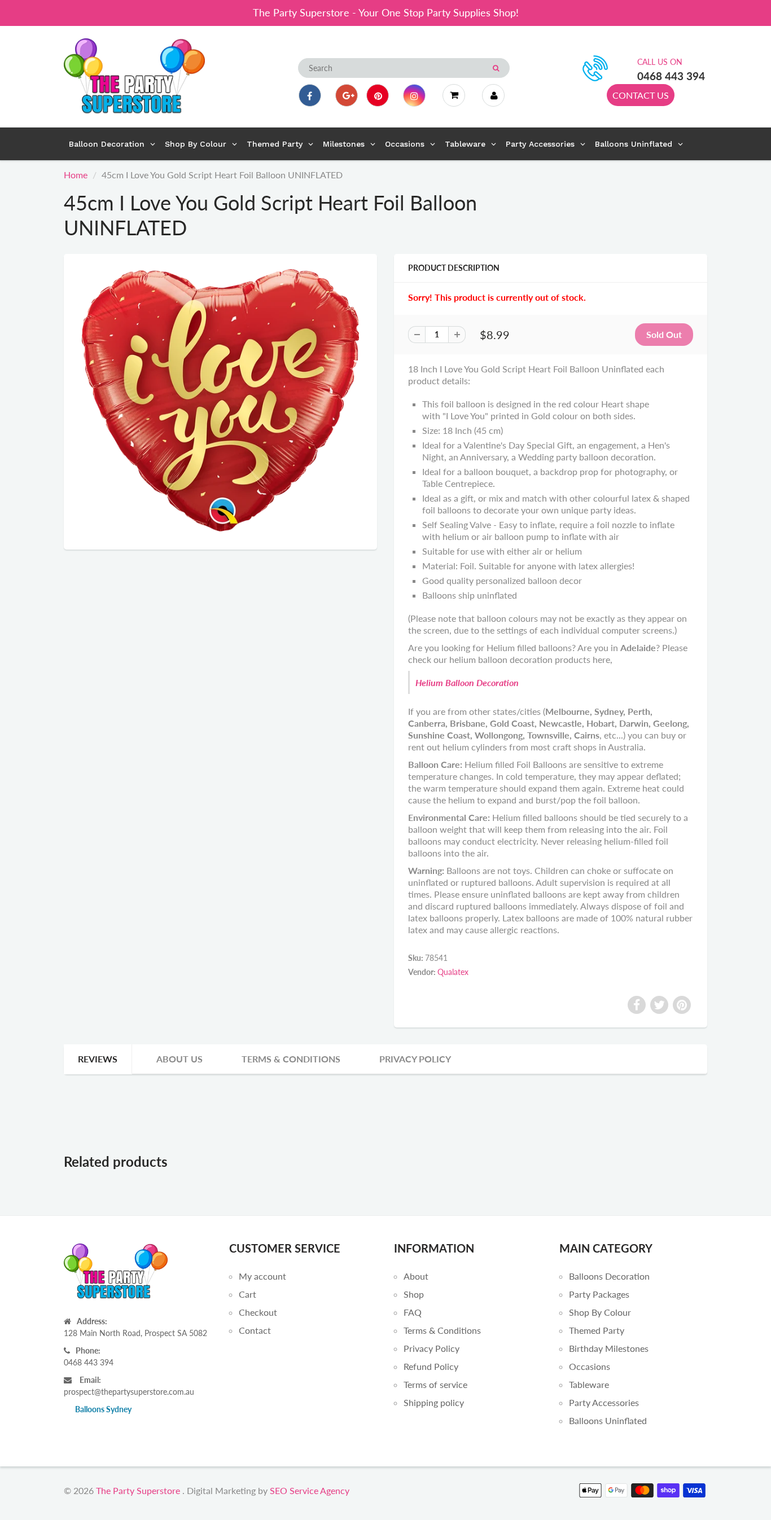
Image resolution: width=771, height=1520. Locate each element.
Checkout (258, 1312)
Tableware (589, 1384)
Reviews (97, 1058)
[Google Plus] (346, 95)
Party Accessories (604, 1402)
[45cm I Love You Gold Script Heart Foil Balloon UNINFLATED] (220, 400)
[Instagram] (414, 95)
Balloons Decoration (609, 1276)
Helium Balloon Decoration (467, 682)
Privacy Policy (415, 1058)
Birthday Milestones (609, 1348)
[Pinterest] (377, 95)
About (416, 1276)
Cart (247, 1294)
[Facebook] (310, 95)
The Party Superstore (138, 1490)
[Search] (496, 68)
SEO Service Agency (309, 1490)
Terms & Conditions (291, 1058)
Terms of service (435, 1384)
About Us (179, 1058)
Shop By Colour (600, 1312)
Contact (255, 1330)
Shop (414, 1294)
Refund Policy (431, 1366)
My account (262, 1276)
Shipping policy (434, 1402)
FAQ (413, 1312)
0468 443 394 (671, 75)
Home (75, 174)
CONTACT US (640, 95)
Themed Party (596, 1330)
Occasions (589, 1366)
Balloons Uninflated (608, 1420)
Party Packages (599, 1294)
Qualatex (452, 972)
